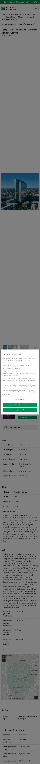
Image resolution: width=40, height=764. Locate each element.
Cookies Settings (19, 399)
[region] (20, 382)
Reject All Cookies (20, 404)
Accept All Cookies (20, 410)
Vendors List (7, 394)
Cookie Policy (32, 392)
